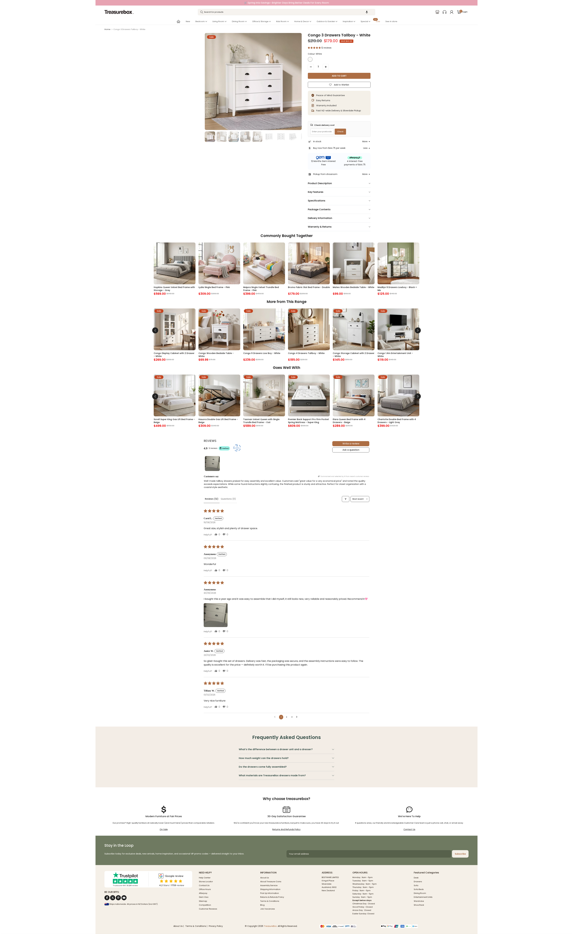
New (188, 21)
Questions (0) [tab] (228, 498)
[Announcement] (287, 3)
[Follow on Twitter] (112, 897)
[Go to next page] (297, 717)
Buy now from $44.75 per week (329, 148)
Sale (377, 21)
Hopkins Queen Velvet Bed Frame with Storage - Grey (174, 289)
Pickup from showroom (325, 174)
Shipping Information (270, 889)
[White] (310, 59)
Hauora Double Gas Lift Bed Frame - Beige (218, 421)
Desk (416, 877)
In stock (317, 141)
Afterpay (203, 893)
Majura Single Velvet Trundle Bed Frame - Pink (261, 289)
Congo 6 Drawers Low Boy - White (261, 353)
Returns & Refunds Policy (272, 897)
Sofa (416, 885)
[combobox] (286, 12)
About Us (264, 877)
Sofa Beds (419, 889)
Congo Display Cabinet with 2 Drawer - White (174, 355)
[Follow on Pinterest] (118, 897)
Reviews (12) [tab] (211, 498)
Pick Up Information (269, 893)
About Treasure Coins (270, 881)
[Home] (178, 21)
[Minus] (311, 67)
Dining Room (238, 21)
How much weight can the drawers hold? (264, 758)
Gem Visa (203, 897)
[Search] (201, 12)
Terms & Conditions (269, 901)
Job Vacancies (267, 908)
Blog (262, 905)
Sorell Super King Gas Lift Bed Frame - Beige (174, 421)
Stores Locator (206, 881)
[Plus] (326, 67)
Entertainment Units (423, 897)
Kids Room (281, 21)
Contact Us (409, 829)
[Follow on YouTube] (124, 897)
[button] (367, 12)
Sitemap (203, 901)
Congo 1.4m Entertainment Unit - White (395, 355)
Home (107, 29)
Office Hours (205, 889)
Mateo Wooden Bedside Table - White (353, 287)
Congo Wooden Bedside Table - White (216, 355)
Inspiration (348, 21)
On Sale (164, 829)
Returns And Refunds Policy (286, 829)
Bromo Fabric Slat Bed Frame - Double (309, 287)
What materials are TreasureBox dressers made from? (272, 775)
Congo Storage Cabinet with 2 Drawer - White (353, 355)
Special (364, 21)
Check (340, 131)
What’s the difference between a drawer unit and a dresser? (276, 749)
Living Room (218, 21)
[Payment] (347, 926)
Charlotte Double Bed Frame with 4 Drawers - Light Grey (397, 421)
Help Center (205, 877)
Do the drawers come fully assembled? (263, 767)
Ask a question (350, 450)
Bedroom (200, 21)
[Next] (418, 330)
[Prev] (155, 330)
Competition (205, 905)
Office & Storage (260, 21)
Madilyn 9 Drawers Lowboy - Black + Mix (397, 289)
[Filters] (345, 499)
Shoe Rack (419, 905)
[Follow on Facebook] (107, 897)
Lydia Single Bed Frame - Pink (214, 287)
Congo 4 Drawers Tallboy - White (306, 353)
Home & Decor (301, 21)
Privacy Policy (216, 926)
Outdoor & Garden (326, 21)
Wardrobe (419, 901)
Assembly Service (269, 885)
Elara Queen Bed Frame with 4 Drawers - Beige (349, 421)
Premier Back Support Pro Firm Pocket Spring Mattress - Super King (308, 421)
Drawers (418, 881)
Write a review (350, 443)
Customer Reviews (208, 908)
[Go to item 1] (212, 463)
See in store (391, 21)
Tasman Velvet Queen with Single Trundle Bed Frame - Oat (261, 421)
